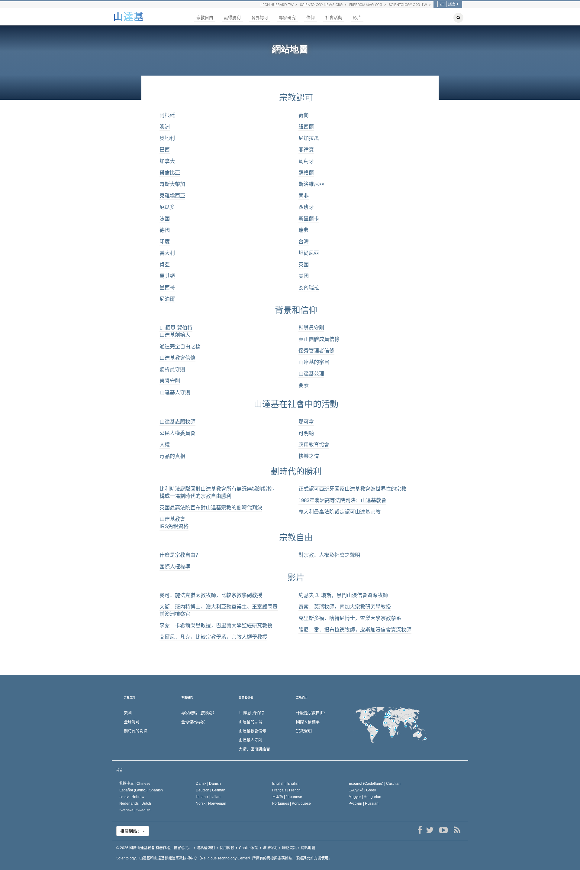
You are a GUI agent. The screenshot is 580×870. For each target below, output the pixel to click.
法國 (165, 219)
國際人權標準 (175, 567)
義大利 (167, 253)
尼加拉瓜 (308, 138)
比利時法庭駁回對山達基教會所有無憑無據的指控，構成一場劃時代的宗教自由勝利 (219, 492)
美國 (303, 276)
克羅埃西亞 (172, 196)
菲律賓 (306, 150)
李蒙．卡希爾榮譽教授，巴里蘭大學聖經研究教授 (216, 625)
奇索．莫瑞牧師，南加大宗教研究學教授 (344, 607)
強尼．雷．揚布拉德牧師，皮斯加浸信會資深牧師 (354, 630)
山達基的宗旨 (313, 362)
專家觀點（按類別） (199, 712)
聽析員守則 (172, 369)
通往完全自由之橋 (180, 346)
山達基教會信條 (177, 358)
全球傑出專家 (193, 721)
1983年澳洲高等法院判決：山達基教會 (342, 500)
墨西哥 (167, 288)
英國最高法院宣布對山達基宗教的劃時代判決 (211, 508)
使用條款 (227, 848)
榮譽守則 (170, 381)
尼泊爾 (167, 299)
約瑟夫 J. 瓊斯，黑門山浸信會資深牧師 (343, 595)
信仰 (310, 17)
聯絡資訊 (289, 848)
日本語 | (287, 797)
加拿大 (167, 161)
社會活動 (333, 17)
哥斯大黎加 (172, 184)
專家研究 (287, 17)
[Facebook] (419, 830)
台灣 (303, 242)
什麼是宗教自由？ (180, 555)
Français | (286, 790)
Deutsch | (210, 790)
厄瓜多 (167, 207)
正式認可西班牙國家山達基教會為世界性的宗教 (352, 489)
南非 (303, 196)
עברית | (131, 797)
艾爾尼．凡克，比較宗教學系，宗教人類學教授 (213, 637)
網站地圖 (308, 848)
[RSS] (457, 830)
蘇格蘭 (306, 173)
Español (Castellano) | (375, 783)
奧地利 (167, 138)
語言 (119, 770)
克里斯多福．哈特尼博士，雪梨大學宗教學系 (349, 618)
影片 (357, 17)
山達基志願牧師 (177, 422)
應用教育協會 (313, 445)
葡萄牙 (306, 161)
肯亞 (165, 265)
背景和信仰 (296, 310)
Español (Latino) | (141, 790)
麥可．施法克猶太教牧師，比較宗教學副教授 (211, 595)
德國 (165, 230)
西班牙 (306, 207)
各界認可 (259, 17)
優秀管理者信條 (316, 351)
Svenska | (134, 810)
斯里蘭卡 (308, 219)
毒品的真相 (172, 456)
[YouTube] (443, 830)
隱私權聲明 (206, 848)
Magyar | (365, 797)
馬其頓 (167, 276)
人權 (165, 445)
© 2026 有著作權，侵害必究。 (154, 848)
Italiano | (208, 797)
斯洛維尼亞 (311, 184)
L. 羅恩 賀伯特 (251, 712)
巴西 (165, 150)
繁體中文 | (134, 783)
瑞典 (303, 230)
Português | (291, 803)
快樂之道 (308, 456)
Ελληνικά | (362, 790)
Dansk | (208, 783)
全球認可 (132, 721)
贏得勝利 (232, 17)
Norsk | (211, 803)
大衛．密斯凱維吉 (254, 749)
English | (286, 783)
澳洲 (165, 127)
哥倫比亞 (170, 173)
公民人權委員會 (177, 433)
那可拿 (306, 422)
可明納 (306, 433)
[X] (429, 830)
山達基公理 (311, 374)
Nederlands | (135, 803)
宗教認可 (296, 97)
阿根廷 (167, 115)
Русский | (364, 803)
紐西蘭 (306, 127)
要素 (303, 385)
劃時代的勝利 (296, 471)
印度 (165, 242)
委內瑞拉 (308, 288)
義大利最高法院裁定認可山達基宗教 (339, 512)
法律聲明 (270, 848)
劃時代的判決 (135, 731)
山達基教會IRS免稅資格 (174, 522)
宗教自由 (204, 17)
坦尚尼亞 (308, 253)
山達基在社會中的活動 (296, 404)
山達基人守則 (175, 392)
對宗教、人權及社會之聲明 (329, 555)
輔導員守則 (311, 328)
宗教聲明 (304, 731)
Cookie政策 (248, 848)
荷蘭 (303, 115)
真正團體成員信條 (319, 339)
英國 (303, 265)
